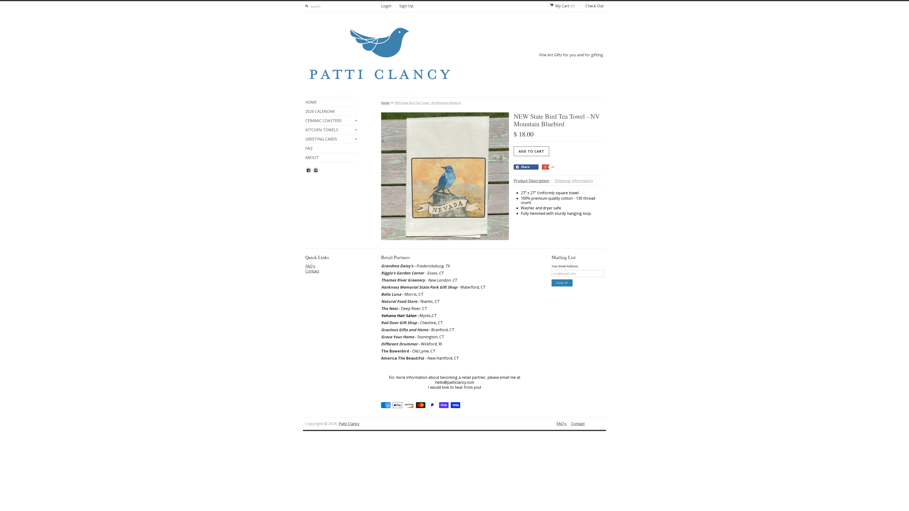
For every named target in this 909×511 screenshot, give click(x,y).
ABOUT (312, 157)
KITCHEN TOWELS (331, 129)
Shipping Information (574, 181)
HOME (311, 102)
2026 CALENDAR (319, 111)
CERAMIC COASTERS (331, 120)
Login (386, 6)
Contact (312, 271)
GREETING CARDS (331, 139)
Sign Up (406, 6)
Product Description (531, 181)
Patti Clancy (349, 423)
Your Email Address (565, 266)
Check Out (594, 6)
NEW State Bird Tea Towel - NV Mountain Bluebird (428, 103)
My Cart (565, 6)
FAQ (308, 148)
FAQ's (310, 266)
